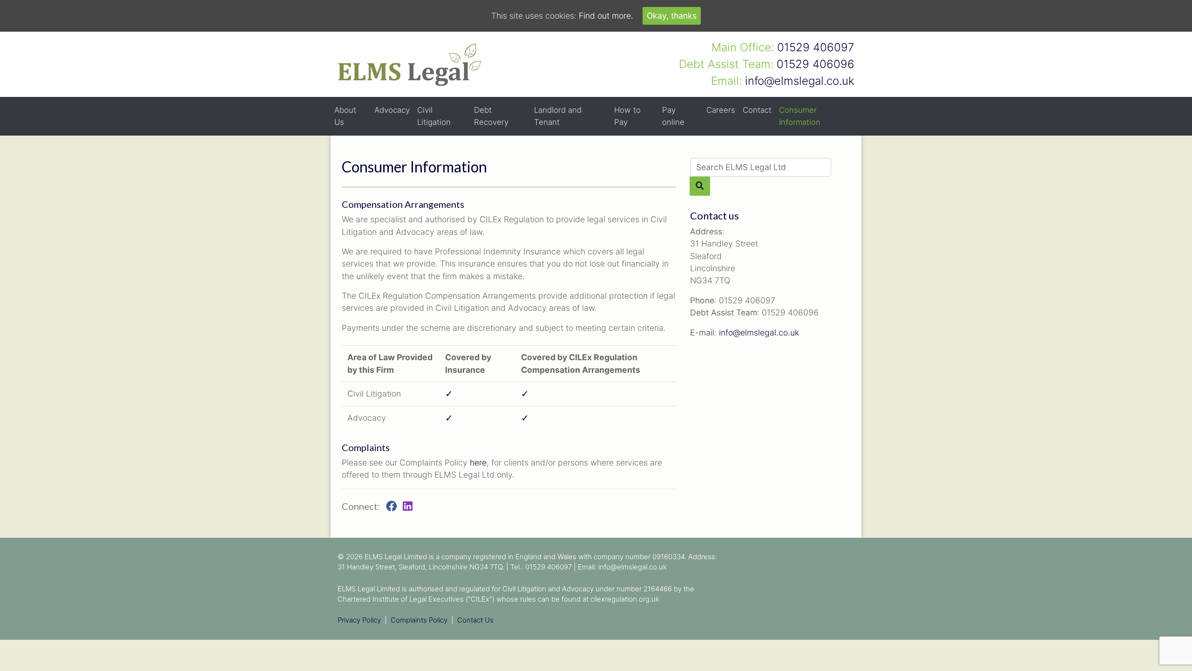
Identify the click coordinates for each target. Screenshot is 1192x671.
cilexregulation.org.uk (624, 599)
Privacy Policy (359, 620)
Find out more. (606, 16)
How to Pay (627, 115)
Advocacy (392, 110)
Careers (720, 110)
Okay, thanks (672, 16)
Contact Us (475, 620)
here (478, 462)
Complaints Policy (419, 620)
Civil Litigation (434, 115)
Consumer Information (799, 115)
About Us (345, 115)
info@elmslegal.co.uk (759, 332)
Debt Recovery (491, 115)
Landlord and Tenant (558, 115)
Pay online (673, 115)
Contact (757, 110)
